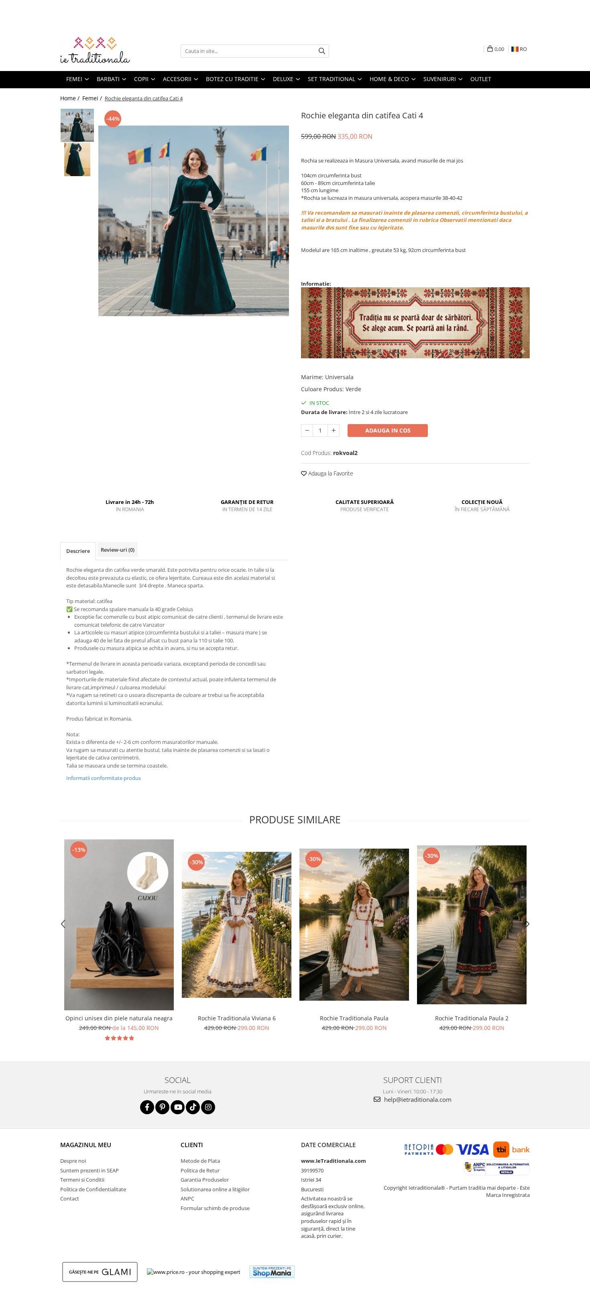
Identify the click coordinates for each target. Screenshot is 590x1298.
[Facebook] (147, 1107)
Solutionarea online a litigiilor (215, 1189)
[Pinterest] (162, 1107)
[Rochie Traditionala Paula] (354, 925)
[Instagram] (208, 1107)
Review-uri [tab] (117, 549)
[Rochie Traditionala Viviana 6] (236, 925)
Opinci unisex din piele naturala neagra (119, 1018)
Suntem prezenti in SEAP (89, 1170)
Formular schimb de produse (215, 1208)
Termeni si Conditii (82, 1179)
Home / (70, 98)
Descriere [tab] (78, 551)
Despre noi (73, 1160)
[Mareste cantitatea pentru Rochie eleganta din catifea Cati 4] (334, 430)
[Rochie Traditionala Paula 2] (472, 924)
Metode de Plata (200, 1160)
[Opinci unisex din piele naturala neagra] (119, 925)
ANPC (187, 1198)
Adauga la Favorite (330, 473)
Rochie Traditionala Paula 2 (472, 1018)
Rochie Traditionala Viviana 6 (237, 1018)
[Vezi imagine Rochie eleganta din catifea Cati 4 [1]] (77, 159)
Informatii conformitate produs (103, 778)
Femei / (93, 98)
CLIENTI (192, 1145)
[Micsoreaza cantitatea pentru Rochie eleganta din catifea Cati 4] (307, 430)
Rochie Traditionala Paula (354, 1018)
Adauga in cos (388, 430)
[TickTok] (193, 1107)
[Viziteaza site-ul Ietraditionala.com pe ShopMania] (272, 1271)
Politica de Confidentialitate (93, 1189)
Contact (69, 1198)
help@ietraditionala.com (417, 1099)
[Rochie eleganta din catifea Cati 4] (193, 221)
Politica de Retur (200, 1170)
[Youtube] (178, 1107)
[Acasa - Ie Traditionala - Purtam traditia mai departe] (100, 51)
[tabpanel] (193, 221)
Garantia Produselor (205, 1179)
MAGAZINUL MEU (85, 1145)
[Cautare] (322, 51)
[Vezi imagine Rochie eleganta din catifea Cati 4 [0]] (77, 125)
